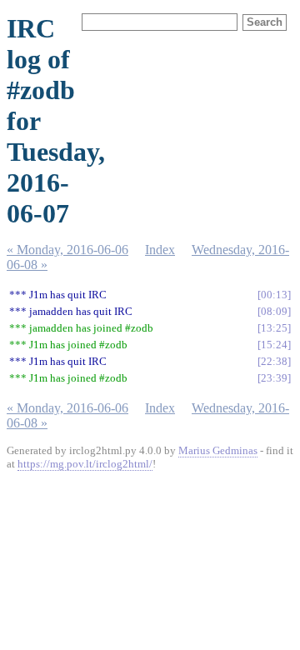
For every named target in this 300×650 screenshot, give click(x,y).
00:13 (274, 294)
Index (160, 249)
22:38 (274, 361)
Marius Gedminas (218, 450)
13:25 (274, 328)
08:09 (274, 311)
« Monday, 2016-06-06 (67, 249)
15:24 (274, 344)
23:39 (274, 378)
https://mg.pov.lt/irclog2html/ (85, 464)
